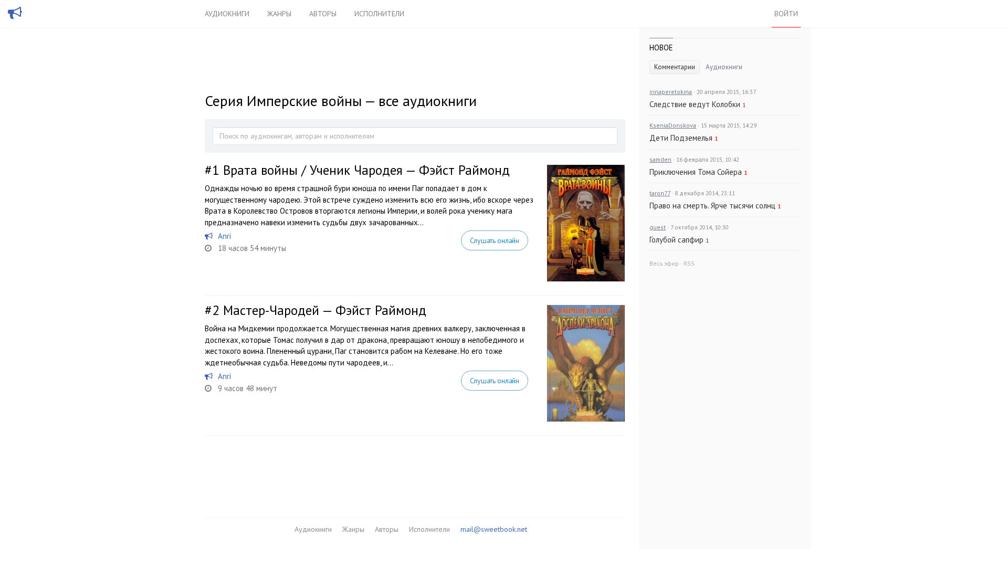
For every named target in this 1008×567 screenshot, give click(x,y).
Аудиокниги (227, 13)
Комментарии (674, 66)
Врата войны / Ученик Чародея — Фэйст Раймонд (366, 170)
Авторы (323, 13)
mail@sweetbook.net (493, 529)
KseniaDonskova (672, 125)
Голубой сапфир (676, 240)
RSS (689, 263)
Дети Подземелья (680, 138)
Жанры (279, 13)
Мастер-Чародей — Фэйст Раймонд (324, 310)
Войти (786, 13)
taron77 (659, 193)
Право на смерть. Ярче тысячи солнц (712, 206)
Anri (224, 236)
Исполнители (379, 13)
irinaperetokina (670, 92)
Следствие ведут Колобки (694, 104)
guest (657, 227)
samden (660, 159)
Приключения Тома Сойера (695, 172)
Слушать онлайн (494, 240)
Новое (661, 47)
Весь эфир (664, 263)
